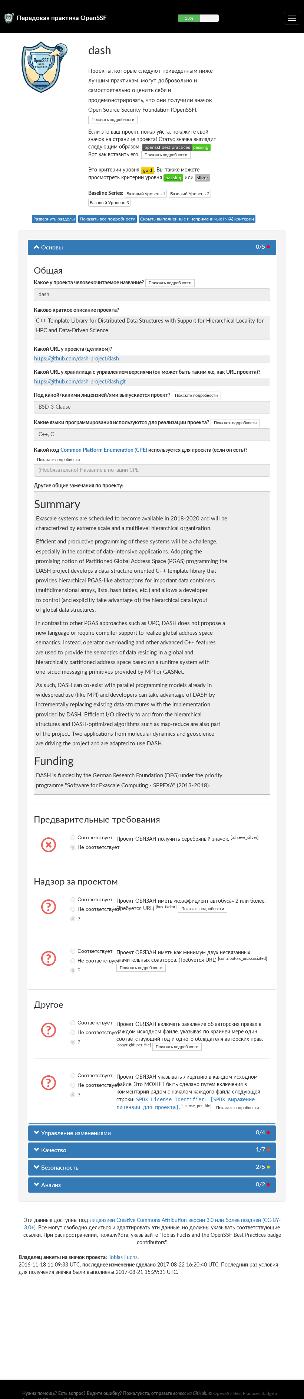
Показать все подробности (107, 219)
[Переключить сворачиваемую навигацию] (292, 18)
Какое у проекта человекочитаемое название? (89, 282)
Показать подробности (113, 120)
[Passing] (173, 177)
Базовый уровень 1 (145, 194)
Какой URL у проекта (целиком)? (73, 349)
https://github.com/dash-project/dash (76, 359)
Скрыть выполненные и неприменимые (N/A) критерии (197, 219)
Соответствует (79, 837)
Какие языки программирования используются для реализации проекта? (121, 422)
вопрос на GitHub (189, 1393)
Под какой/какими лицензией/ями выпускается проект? (102, 395)
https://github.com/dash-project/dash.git (80, 382)
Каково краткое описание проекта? (76, 310)
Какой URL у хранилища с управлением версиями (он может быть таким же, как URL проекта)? (147, 372)
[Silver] (202, 177)
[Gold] (147, 170)
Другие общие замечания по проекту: (78, 485)
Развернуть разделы (54, 219)
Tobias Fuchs (123, 1257)
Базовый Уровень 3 (109, 202)
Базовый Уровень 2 (189, 194)
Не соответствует (79, 847)
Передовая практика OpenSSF (62, 18)
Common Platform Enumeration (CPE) (103, 450)
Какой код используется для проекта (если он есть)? (140, 450)
